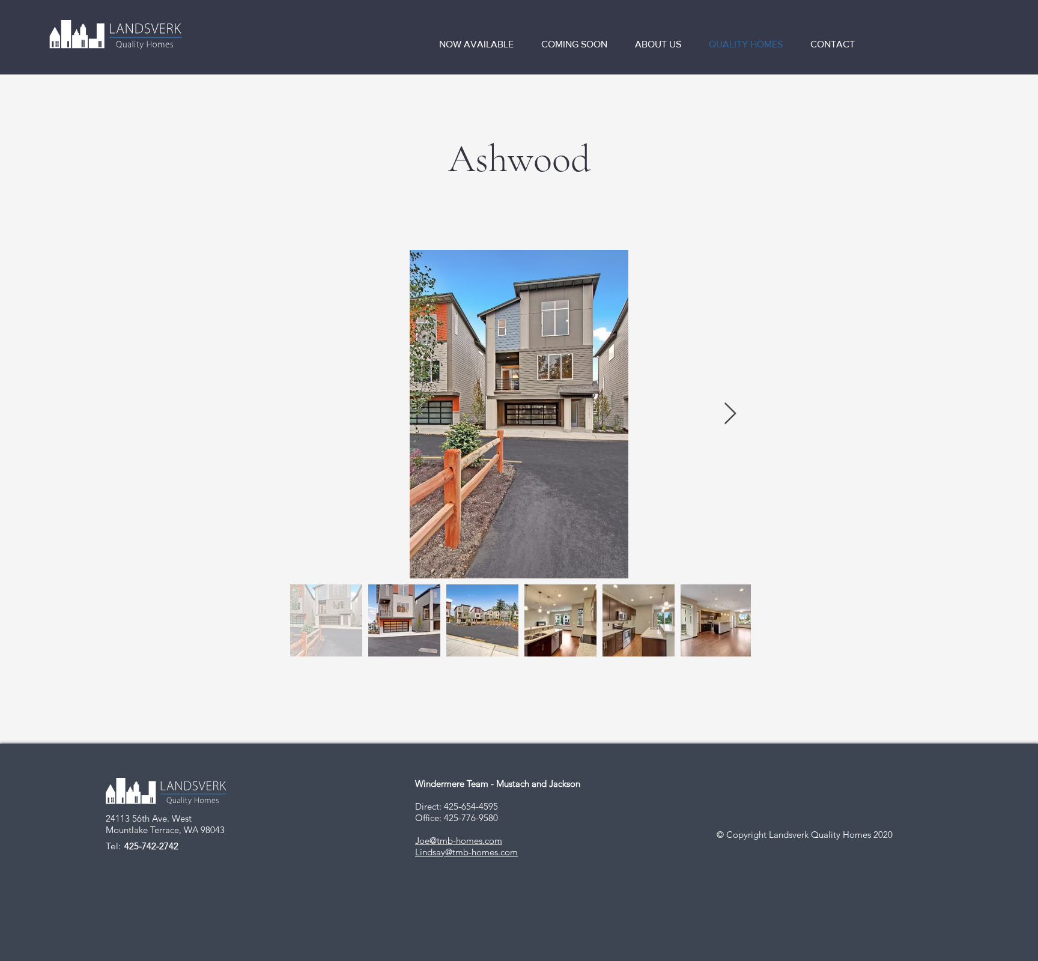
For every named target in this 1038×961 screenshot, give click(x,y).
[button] (481, 44)
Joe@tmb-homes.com (458, 840)
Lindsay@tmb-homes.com (466, 852)
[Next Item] (730, 414)
